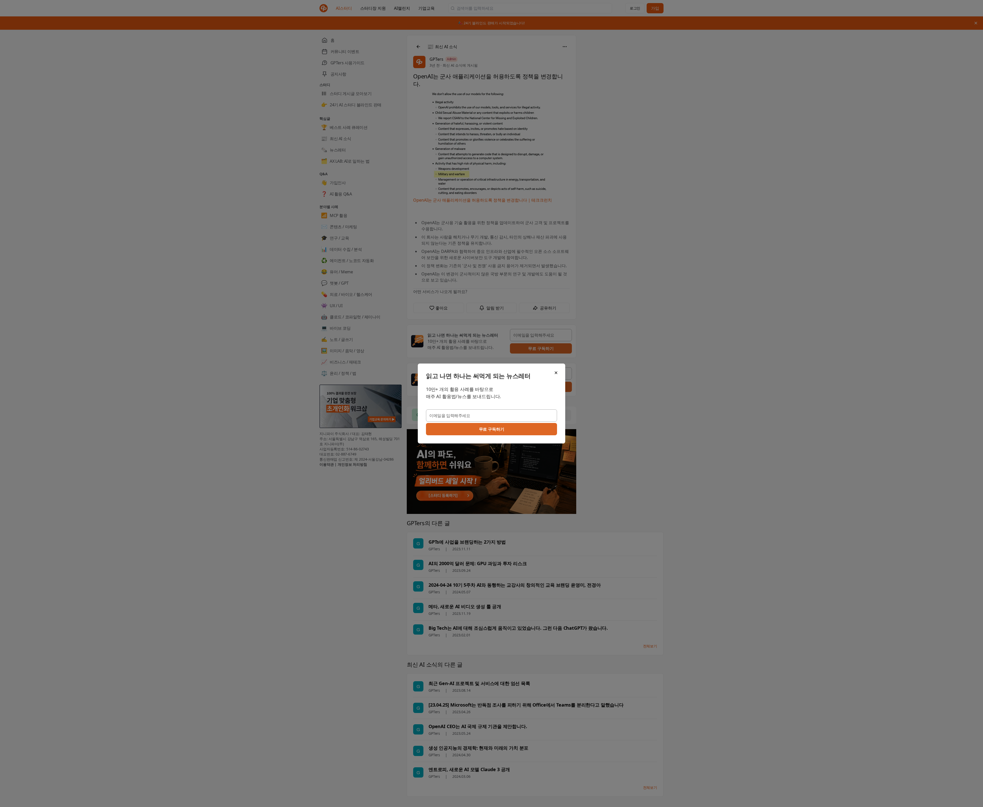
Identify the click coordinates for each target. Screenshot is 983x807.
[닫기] (556, 373)
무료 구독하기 (491, 429)
